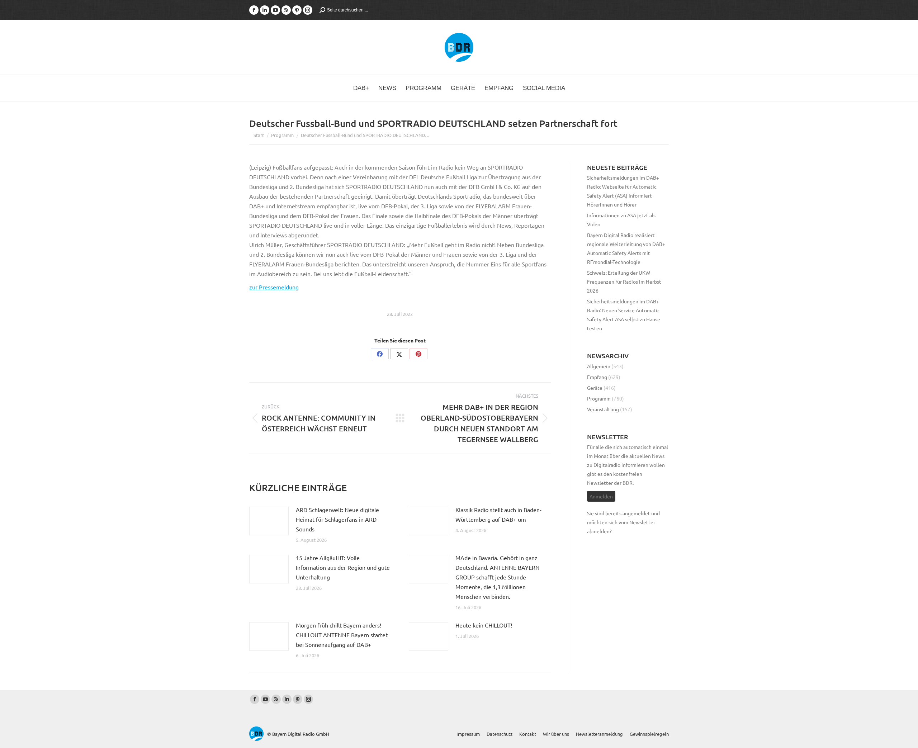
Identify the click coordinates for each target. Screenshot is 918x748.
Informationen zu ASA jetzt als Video (621, 219)
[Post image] (269, 521)
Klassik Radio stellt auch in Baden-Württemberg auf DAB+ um (498, 514)
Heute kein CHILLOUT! (483, 625)
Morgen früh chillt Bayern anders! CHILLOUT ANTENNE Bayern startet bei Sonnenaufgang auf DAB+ (342, 634)
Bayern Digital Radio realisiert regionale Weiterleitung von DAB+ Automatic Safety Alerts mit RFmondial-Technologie (626, 248)
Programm (599, 398)
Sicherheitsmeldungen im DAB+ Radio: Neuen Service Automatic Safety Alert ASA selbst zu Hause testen (623, 314)
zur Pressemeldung (274, 286)
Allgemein (598, 366)
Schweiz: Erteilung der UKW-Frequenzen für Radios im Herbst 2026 (624, 281)
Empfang (597, 377)
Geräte (594, 387)
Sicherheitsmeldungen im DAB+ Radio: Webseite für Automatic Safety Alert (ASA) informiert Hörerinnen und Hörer (623, 191)
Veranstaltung (603, 409)
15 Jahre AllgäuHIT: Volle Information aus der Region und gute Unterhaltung (343, 567)
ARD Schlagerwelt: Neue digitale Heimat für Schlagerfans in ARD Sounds (337, 519)
